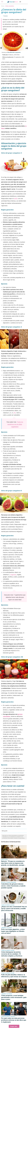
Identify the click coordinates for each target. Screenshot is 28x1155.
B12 (15, 413)
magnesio (13, 574)
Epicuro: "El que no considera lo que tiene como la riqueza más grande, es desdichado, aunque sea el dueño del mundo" (13, 863)
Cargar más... (14, 1026)
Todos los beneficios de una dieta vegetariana (15, 424)
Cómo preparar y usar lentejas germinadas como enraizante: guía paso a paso (13, 997)
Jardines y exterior (6, 927)
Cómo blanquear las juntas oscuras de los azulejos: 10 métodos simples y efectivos (11, 954)
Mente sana (4, 859)
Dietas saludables (10, 6)
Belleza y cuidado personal (8, 882)
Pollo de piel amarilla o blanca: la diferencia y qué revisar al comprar (14, 976)
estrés (16, 198)
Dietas (2, 6)
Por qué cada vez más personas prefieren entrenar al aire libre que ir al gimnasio (13, 1020)
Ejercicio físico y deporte (8, 1016)
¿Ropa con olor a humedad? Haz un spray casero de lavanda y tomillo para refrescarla (14, 908)
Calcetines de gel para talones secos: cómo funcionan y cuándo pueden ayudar (13, 886)
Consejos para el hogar (7, 905)
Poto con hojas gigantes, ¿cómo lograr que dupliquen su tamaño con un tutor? (13, 931)
